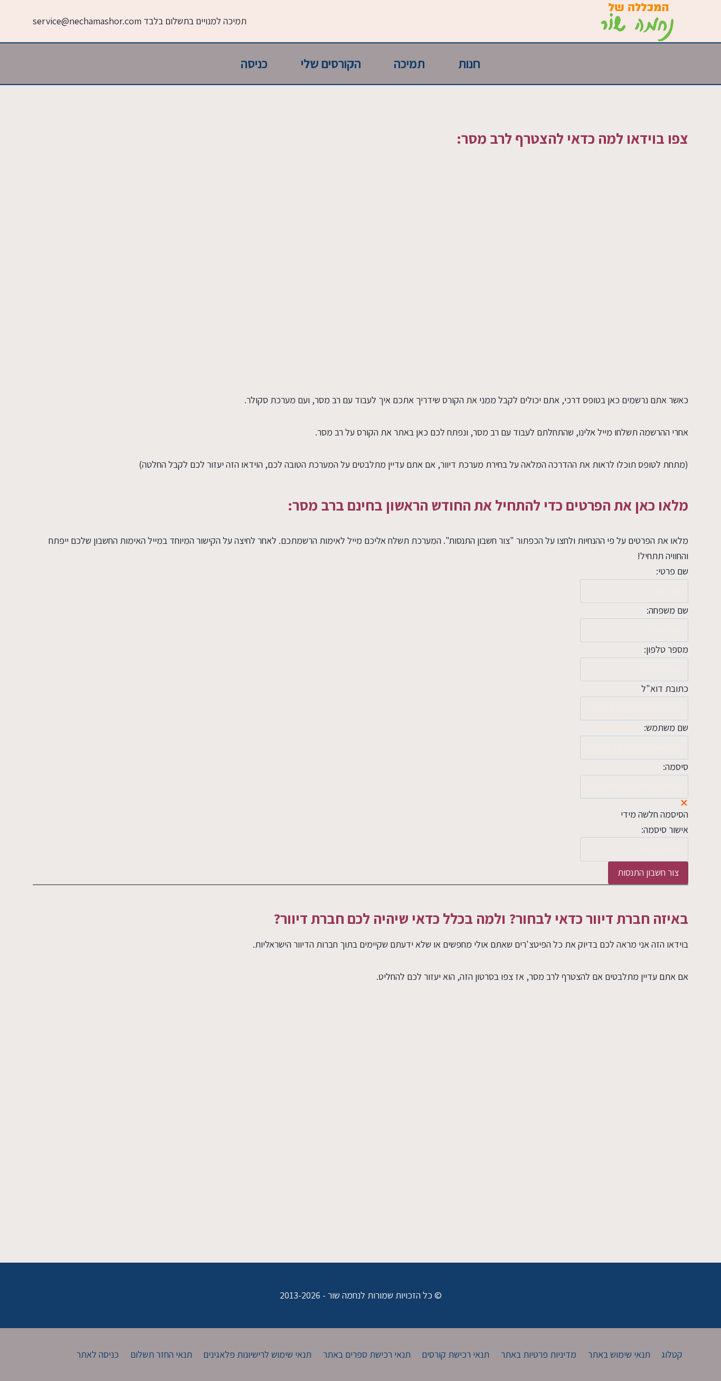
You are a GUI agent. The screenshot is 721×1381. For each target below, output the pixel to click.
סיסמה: (675, 767)
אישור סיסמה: (664, 829)
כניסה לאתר (98, 1354)
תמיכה (409, 63)
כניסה (254, 63)
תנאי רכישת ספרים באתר (367, 1354)
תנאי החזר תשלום (161, 1354)
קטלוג (671, 1354)
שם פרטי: (672, 571)
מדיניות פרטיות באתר (538, 1354)
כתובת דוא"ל (664, 688)
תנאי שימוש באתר (619, 1354)
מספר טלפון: (666, 649)
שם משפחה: (667, 610)
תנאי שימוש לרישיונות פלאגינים (257, 1354)
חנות (469, 63)
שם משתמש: (666, 727)
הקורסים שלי (331, 63)
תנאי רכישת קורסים (455, 1354)
